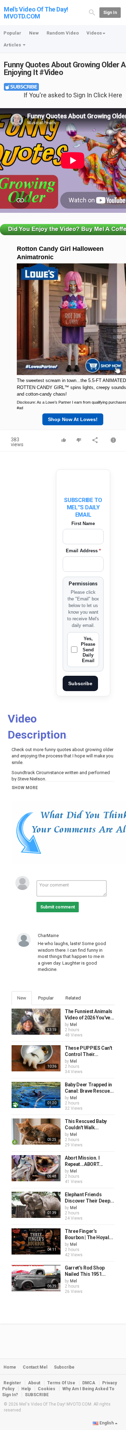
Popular (12, 33)
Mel (73, 1024)
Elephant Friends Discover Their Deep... (89, 1198)
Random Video (63, 33)
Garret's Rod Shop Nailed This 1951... (85, 1271)
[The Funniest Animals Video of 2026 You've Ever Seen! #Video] (36, 1022)
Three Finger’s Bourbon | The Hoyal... (89, 1234)
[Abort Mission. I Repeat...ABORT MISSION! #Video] (36, 1168)
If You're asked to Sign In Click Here (72, 95)
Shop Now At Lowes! (73, 419)
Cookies (46, 1388)
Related (73, 998)
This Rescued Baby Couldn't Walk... (86, 1124)
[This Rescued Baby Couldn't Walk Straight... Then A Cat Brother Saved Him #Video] (36, 1131)
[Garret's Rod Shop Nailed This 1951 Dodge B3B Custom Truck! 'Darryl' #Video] (36, 1278)
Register (12, 1382)
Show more (25, 787)
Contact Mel (35, 1367)
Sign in (110, 12)
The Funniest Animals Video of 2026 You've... (89, 1014)
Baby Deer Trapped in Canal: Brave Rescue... (89, 1088)
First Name (83, 523)
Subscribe (80, 683)
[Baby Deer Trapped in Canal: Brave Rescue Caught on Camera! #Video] (36, 1095)
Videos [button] (94, 33)
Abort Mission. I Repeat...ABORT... (84, 1161)
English (106, 1423)
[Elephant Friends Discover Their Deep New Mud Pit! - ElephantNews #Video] (36, 1205)
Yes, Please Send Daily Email (88, 649)
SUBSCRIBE (37, 1394)
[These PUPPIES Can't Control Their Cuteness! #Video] (36, 1058)
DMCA (88, 1382)
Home (10, 1367)
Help (26, 1388)
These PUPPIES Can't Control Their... (88, 1051)
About (34, 1382)
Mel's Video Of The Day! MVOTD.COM (36, 13)
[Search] (92, 12)
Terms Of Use (61, 1382)
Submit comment (57, 907)
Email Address (83, 550)
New (34, 33)
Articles (13, 44)
